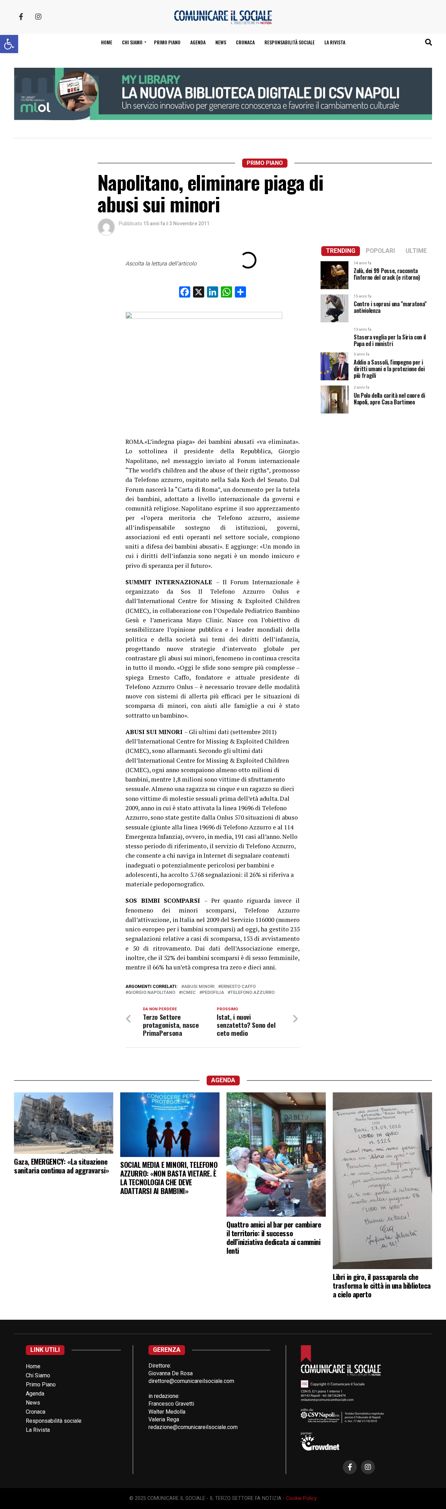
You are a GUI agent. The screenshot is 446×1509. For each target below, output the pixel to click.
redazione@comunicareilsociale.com (193, 1427)
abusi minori (199, 986)
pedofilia (213, 992)
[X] (199, 292)
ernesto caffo (238, 986)
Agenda (198, 42)
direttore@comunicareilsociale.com (191, 1381)
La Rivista (334, 42)
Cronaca (245, 42)
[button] (9, 44)
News (220, 42)
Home (106, 42)
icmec (189, 992)
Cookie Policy (301, 1498)
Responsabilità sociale (289, 42)
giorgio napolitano (151, 992)
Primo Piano (167, 42)
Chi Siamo (38, 1375)
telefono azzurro (252, 992)
